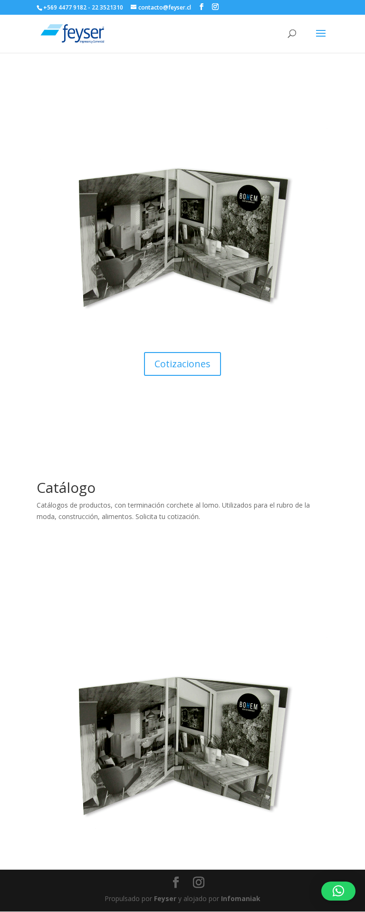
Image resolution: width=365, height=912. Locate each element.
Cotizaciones (182, 363)
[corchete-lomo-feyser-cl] (182, 337)
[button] (338, 891)
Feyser (165, 898)
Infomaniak (240, 898)
